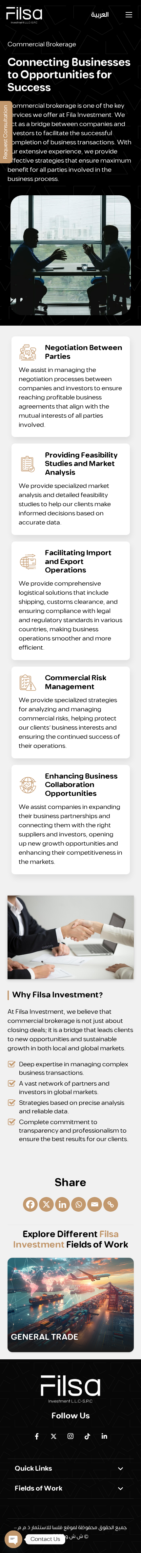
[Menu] (129, 15)
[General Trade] (71, 1305)
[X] (46, 1204)
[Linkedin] (62, 1204)
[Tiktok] (87, 1436)
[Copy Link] (110, 1204)
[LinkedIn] (104, 1436)
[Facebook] (30, 1204)
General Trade (44, 1337)
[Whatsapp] (78, 1204)
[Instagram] (70, 1436)
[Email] (94, 1204)
